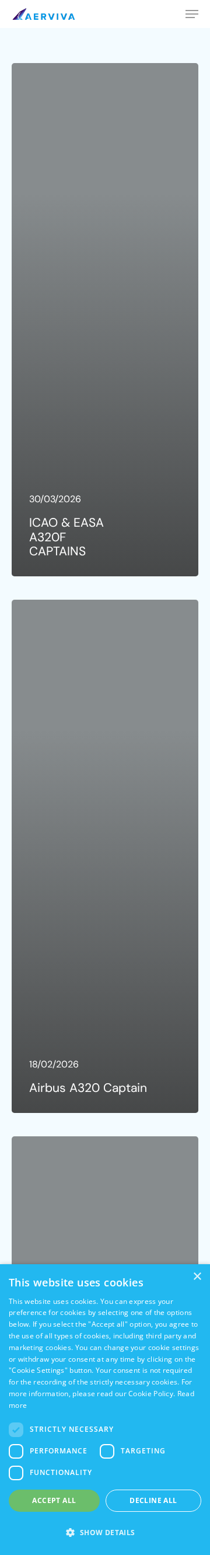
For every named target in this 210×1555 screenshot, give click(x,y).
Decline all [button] (153, 1500)
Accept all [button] (54, 1500)
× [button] (196, 1276)
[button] (105, 1533)
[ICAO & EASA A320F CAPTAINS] (105, 319)
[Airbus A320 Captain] (105, 856)
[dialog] (105, 1409)
